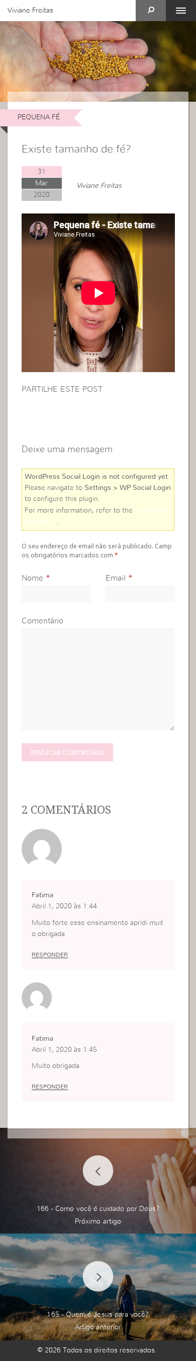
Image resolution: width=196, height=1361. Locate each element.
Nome (32, 578)
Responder (50, 955)
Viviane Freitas (30, 10)
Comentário (42, 621)
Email (116, 578)
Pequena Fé (39, 117)
